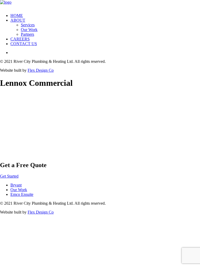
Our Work (29, 29)
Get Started (9, 176)
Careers (20, 39)
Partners (27, 34)
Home (16, 15)
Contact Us (23, 43)
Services (28, 25)
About (17, 20)
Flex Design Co (41, 70)
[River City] (100, 4)
